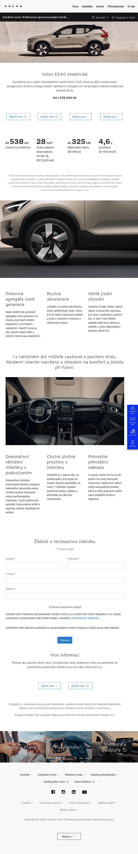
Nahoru (67, 836)
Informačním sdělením (85, 618)
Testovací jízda (132, 423)
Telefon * (11, 588)
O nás (131, 6)
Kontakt (133, 446)
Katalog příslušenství (103, 774)
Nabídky (87, 6)
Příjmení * (74, 558)
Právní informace (80, 802)
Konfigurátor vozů (54, 781)
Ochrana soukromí (50, 802)
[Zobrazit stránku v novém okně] (53, 792)
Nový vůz (132, 435)
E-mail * (11, 573)
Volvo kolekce (82, 781)
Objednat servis (132, 412)
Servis (100, 6)
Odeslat (65, 640)
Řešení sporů (67, 809)
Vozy (75, 6)
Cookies (26, 802)
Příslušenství (116, 6)
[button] (99, 17)
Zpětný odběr (106, 802)
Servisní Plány (22, 747)
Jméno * (11, 558)
